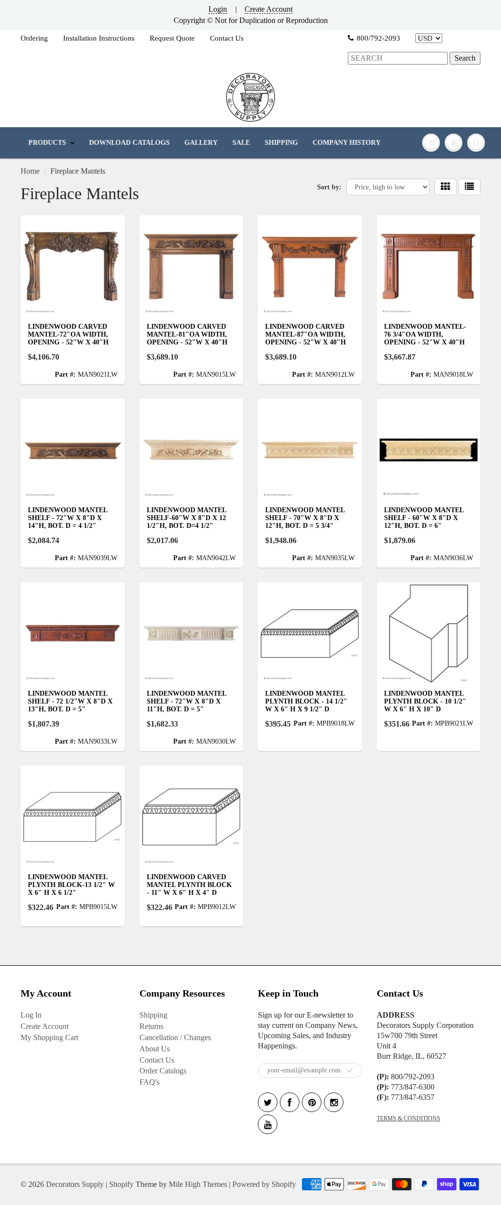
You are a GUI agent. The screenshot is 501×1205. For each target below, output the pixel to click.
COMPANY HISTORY (347, 142)
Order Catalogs (162, 1071)
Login (217, 9)
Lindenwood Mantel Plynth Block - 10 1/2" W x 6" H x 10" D (425, 701)
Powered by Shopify (264, 1184)
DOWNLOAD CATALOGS (129, 142)
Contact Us (227, 38)
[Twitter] (267, 1102)
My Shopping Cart (49, 1037)
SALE (241, 142)
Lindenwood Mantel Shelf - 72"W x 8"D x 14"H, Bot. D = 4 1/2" (67, 517)
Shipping (153, 1015)
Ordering (34, 38)
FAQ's (149, 1082)
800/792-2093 (378, 38)
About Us (154, 1049)
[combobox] (398, 58)
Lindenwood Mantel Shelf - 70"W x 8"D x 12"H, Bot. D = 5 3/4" (304, 517)
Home (30, 171)
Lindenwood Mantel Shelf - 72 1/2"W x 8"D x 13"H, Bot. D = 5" (70, 701)
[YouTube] (267, 1124)
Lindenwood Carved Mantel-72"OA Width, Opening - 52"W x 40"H (68, 334)
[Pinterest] (311, 1102)
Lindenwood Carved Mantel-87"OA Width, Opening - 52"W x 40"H (305, 334)
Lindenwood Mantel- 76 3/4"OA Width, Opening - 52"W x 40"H (425, 334)
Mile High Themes (198, 1184)
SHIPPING (281, 142)
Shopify (121, 1184)
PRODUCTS (47, 142)
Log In (31, 1015)
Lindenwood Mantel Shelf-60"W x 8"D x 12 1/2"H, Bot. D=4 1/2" (186, 517)
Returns (151, 1026)
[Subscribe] (349, 1071)
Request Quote (172, 38)
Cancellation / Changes (175, 1037)
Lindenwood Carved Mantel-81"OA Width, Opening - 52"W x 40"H (187, 334)
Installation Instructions (99, 38)
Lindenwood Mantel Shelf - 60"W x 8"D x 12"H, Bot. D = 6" (423, 517)
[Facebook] (289, 1102)
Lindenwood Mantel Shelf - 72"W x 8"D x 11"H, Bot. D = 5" (186, 701)
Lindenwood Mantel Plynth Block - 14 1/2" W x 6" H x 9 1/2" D (306, 701)
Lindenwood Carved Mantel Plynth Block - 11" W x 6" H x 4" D (189, 884)
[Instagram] (333, 1102)
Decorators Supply (75, 1184)
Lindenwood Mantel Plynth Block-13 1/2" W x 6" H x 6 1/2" (71, 884)
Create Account (269, 9)
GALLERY (201, 142)
